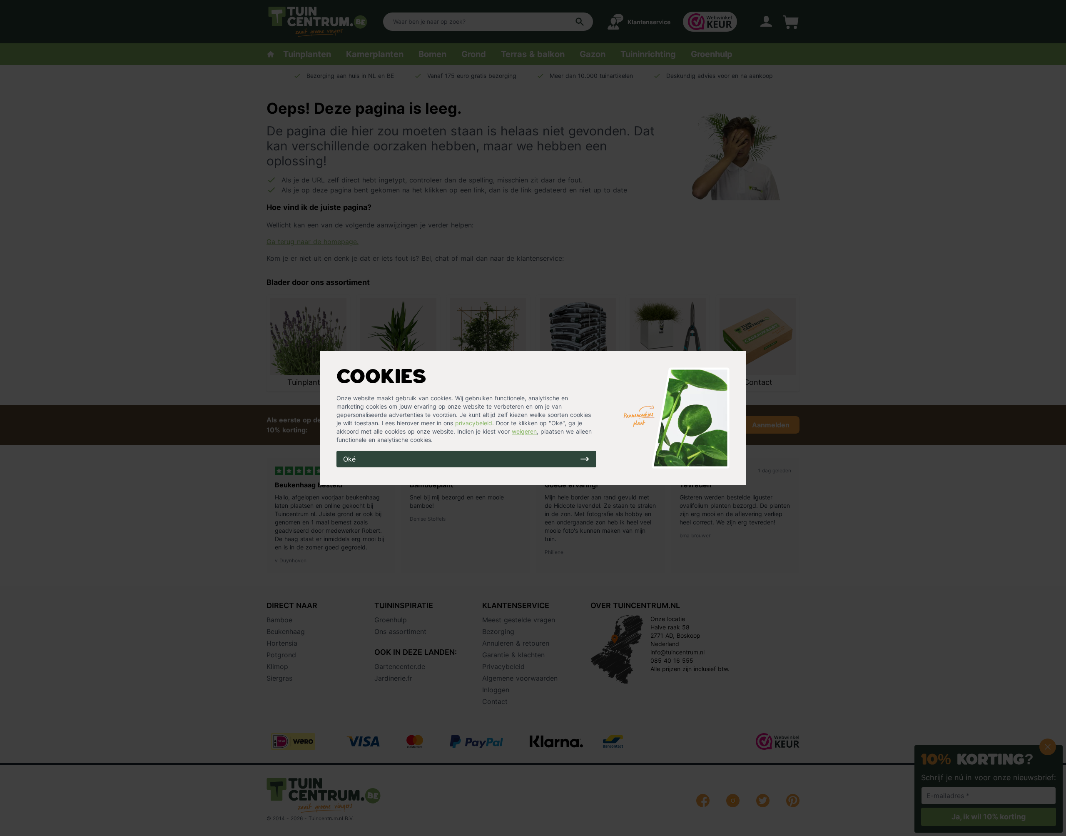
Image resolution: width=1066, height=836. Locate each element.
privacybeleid (473, 423)
